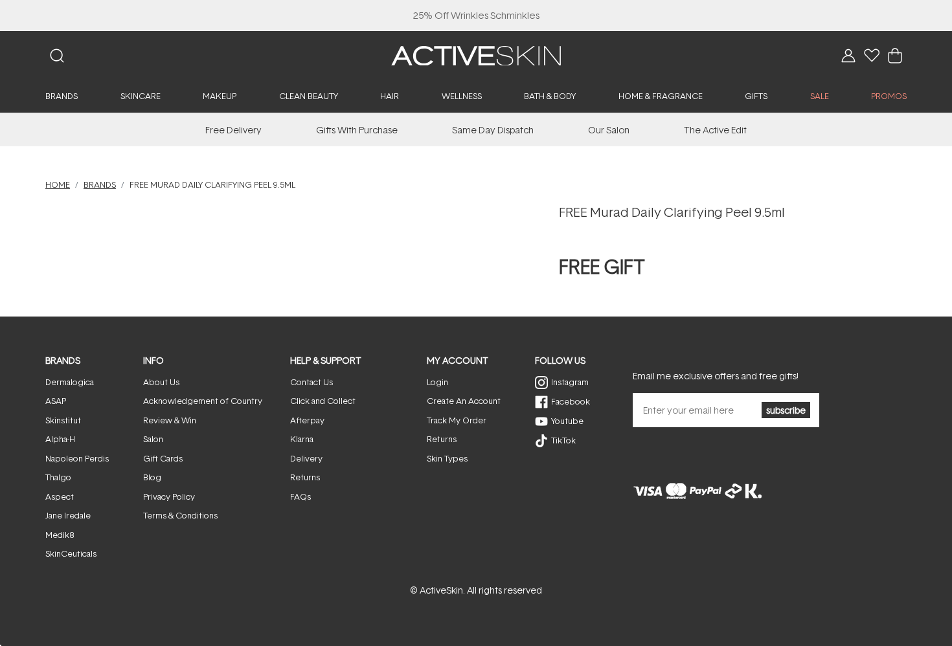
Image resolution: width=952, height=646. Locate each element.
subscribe (786, 410)
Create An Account (464, 401)
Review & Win (169, 420)
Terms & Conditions (180, 515)
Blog (152, 477)
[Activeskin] (476, 55)
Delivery (306, 458)
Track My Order (456, 420)
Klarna (301, 439)
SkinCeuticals (70, 553)
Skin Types (447, 458)
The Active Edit (715, 130)
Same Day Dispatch (493, 130)
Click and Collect (323, 401)
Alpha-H (60, 439)
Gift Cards (163, 458)
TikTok (563, 440)
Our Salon (608, 130)
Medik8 (59, 534)
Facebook (570, 401)
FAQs (300, 496)
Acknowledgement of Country (202, 401)
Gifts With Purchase (357, 130)
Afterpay (307, 420)
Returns (305, 477)
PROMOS (889, 96)
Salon (153, 439)
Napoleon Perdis (77, 458)
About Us (161, 382)
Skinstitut (63, 420)
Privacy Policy (169, 496)
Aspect (59, 496)
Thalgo (58, 477)
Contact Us (311, 382)
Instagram (570, 382)
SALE (819, 96)
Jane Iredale (68, 515)
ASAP (55, 401)
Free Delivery (233, 130)
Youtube (567, 421)
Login (437, 382)
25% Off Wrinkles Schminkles (476, 15)
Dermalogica (69, 382)
